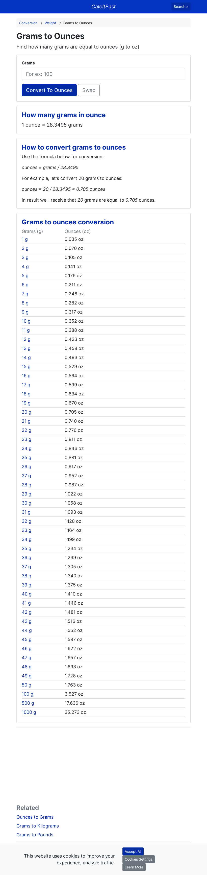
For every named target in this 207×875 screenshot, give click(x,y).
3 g (25, 257)
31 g (26, 512)
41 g (26, 603)
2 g (25, 248)
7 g (25, 293)
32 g (26, 521)
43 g (27, 621)
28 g (26, 484)
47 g (26, 657)
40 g (27, 594)
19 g (26, 403)
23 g (26, 439)
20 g (26, 412)
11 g (26, 330)
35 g (26, 548)
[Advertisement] (103, 766)
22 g (26, 430)
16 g (26, 375)
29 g (26, 493)
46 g (27, 648)
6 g (25, 284)
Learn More (134, 867)
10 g (26, 321)
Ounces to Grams (35, 817)
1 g (25, 239)
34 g (27, 539)
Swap (88, 90)
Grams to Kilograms (37, 826)
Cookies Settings (138, 859)
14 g (26, 357)
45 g (27, 639)
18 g (26, 393)
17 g (26, 384)
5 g (25, 275)
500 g (28, 703)
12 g (26, 339)
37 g (26, 566)
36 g (26, 557)
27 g (26, 475)
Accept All (133, 851)
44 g (27, 630)
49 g (27, 675)
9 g (25, 312)
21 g (26, 421)
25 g (26, 457)
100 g (27, 694)
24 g (27, 448)
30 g (26, 503)
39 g (26, 584)
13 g (26, 348)
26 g (26, 466)
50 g (26, 685)
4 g (25, 266)
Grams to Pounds (34, 834)
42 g (27, 612)
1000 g (29, 712)
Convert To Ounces (49, 90)
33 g (26, 530)
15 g (26, 366)
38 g (26, 575)
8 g (25, 302)
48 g (27, 666)
